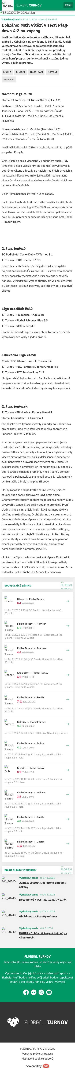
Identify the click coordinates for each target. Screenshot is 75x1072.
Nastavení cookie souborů (37, 1058)
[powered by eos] (37, 1066)
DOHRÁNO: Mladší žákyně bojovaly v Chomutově (43, 935)
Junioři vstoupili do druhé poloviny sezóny (42, 885)
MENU (68, 5)
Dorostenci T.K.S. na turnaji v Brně (42, 899)
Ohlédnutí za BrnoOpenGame (38, 916)
